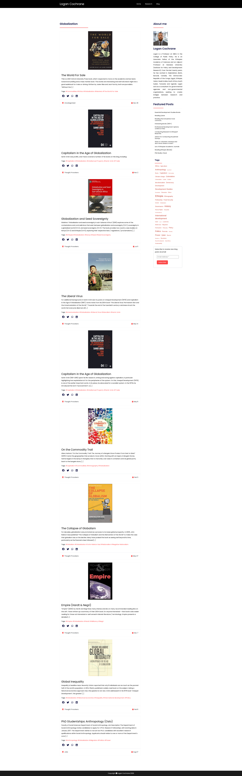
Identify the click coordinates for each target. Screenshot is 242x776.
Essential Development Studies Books (167, 112)
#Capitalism (70, 161)
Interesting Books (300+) (163, 124)
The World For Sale (73, 75)
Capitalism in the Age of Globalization (86, 153)
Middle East (158, 224)
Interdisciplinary (158, 212)
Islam (156, 221)
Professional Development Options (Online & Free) (167, 128)
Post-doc (165, 231)
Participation (158, 227)
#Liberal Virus (96, 312)
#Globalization (88, 91)
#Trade (117, 161)
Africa (157, 166)
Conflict (164, 179)
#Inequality (98, 698)
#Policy (128, 698)
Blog (158, 4)
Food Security (168, 200)
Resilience (157, 238)
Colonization (158, 179)
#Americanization (72, 312)
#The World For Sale (110, 91)
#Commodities (71, 91)
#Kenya (88, 235)
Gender (157, 203)
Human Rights (159, 209)
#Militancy (94, 621)
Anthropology (160, 170)
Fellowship (158, 200)
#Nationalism (106, 544)
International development (161, 217)
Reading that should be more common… (165, 119)
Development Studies (164, 189)
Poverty (170, 231)
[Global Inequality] (100, 658)
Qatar (163, 235)
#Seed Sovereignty (103, 235)
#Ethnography (92, 466)
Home (139, 4)
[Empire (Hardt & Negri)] (100, 581)
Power (157, 235)
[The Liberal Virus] (100, 272)
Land (160, 221)
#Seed (93, 235)
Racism (169, 235)
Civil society (171, 173)
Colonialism (170, 176)
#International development (114, 698)
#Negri (101, 621)
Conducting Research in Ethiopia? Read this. (166, 132)
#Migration (93, 740)
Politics (158, 231)
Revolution (163, 238)
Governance (159, 206)
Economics (157, 192)
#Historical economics (85, 698)
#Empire (69, 621)
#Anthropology (71, 740)
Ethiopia (159, 196)
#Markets (98, 91)
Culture (169, 179)
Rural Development (159, 240)
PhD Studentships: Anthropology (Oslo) (87, 721)
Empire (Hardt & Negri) (76, 605)
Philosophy (165, 227)
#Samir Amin (109, 161)
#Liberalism (105, 312)
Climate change (160, 176)
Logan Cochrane (72, 4)
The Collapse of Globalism (78, 528)
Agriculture (163, 166)
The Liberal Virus (72, 296)
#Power (108, 740)
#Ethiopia (69, 235)
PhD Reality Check (161, 153)
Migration (165, 224)
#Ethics (80, 91)
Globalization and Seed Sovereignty (84, 219)
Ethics (169, 192)
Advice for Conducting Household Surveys (166, 137)
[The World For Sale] (100, 50)
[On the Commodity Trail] (100, 426)
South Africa (168, 240)
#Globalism (70, 544)
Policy (171, 228)
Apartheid (169, 169)
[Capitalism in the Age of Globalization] (100, 128)
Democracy (170, 182)
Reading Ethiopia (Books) (163, 150)
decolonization (160, 182)
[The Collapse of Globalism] (100, 503)
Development (159, 186)
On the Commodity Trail (77, 450)
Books (157, 173)
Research (148, 4)
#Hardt (87, 621)
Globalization (163, 202)
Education (164, 192)
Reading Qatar (160, 116)
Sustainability (158, 243)
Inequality (166, 209)
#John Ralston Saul (93, 544)
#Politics (101, 740)
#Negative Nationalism (119, 544)
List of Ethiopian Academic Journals (167, 147)
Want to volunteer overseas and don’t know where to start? (166, 142)
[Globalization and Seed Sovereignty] (100, 196)
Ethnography (168, 196)
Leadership (166, 221)
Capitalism (163, 173)
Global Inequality (72, 682)
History (167, 206)
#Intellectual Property (95, 161)
